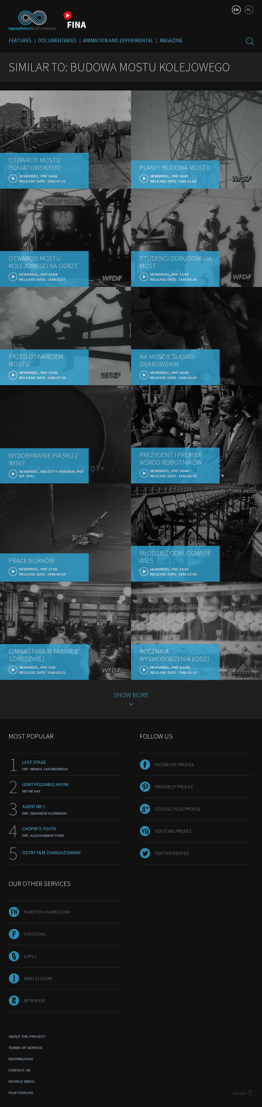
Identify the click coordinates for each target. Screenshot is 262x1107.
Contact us (19, 1070)
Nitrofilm (34, 1000)
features (20, 40)
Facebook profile (174, 764)
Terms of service (26, 1048)
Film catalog (21, 1093)
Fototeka (34, 934)
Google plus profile (178, 809)
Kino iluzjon (38, 978)
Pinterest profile (174, 787)
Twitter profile (172, 853)
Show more (131, 694)
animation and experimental (118, 40)
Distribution (21, 1059)
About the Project (27, 1036)
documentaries (57, 40)
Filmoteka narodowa (47, 912)
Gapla (30, 956)
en (236, 10)
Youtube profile (173, 831)
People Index (21, 1081)
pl (249, 10)
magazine (171, 40)
